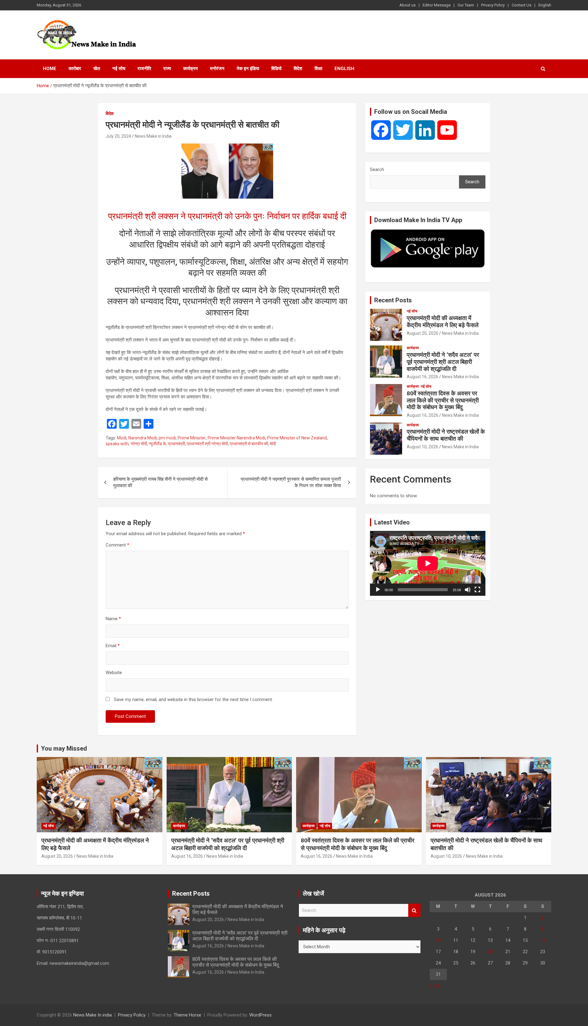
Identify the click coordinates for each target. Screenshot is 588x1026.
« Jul (434, 985)
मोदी (273, 443)
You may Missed (64, 748)
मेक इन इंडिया (248, 68)
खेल (96, 68)
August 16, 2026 (422, 376)
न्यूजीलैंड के (157, 443)
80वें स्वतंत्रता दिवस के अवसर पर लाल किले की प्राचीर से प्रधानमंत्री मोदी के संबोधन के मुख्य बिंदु (443, 400)
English (544, 5)
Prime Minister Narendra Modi (236, 437)
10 (438, 940)
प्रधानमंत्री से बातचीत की (249, 443)
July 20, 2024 (118, 136)
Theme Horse (187, 1015)
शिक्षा (318, 68)
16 (542, 940)
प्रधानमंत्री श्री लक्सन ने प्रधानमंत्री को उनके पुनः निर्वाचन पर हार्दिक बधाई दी (227, 216)
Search (377, 169)
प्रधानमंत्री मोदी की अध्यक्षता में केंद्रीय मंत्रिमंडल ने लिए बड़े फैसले (442, 322)
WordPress (260, 1015)
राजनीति (144, 68)
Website (114, 672)
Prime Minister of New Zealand (297, 437)
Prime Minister (192, 437)
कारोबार (75, 68)
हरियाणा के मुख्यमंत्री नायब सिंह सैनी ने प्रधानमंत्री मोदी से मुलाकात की (160, 482)
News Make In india (92, 1015)
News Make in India (153, 136)
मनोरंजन (217, 68)
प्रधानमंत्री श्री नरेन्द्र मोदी (207, 443)
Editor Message (436, 5)
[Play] (378, 590)
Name (113, 618)
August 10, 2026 (422, 446)
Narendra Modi (142, 437)
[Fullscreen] (477, 590)
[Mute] (468, 590)
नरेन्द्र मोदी (138, 443)
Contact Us (521, 5)
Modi (121, 437)
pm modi (167, 437)
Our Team (466, 5)
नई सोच (118, 68)
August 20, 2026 (422, 333)
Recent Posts (393, 300)
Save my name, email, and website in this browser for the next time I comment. (193, 699)
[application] (427, 563)
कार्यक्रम (190, 68)
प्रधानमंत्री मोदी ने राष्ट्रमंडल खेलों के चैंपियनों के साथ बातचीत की (446, 435)
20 (490, 951)
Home (49, 68)
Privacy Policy (493, 5)
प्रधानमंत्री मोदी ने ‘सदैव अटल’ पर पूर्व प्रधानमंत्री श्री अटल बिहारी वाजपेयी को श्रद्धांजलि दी (443, 361)
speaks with (117, 443)
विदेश (298, 68)
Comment (117, 545)
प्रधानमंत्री (176, 443)
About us (407, 5)
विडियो (276, 68)
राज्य (167, 68)
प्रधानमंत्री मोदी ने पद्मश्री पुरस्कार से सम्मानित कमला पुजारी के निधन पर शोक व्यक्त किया (291, 482)
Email (113, 645)
